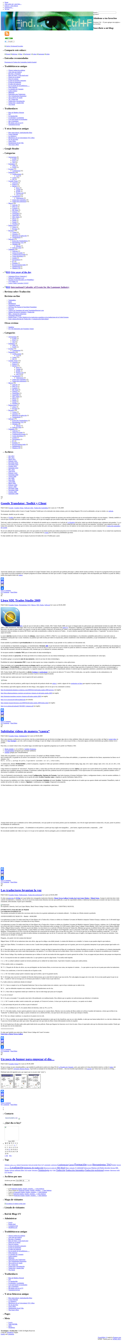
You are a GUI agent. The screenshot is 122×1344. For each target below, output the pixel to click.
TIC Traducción (13, 99)
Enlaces (14, 184)
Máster (67, 1168)
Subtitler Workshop (30, 749)
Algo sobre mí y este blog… (13, 4)
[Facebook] (61, 579)
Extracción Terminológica (20, 241)
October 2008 (12, 492)
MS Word (15, 210)
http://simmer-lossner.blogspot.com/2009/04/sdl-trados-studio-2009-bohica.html (24, 703)
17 (9, 1149)
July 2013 (11, 456)
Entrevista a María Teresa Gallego (12, 1034)
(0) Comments (5, 1104)
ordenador (72, 1168)
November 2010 (13, 464)
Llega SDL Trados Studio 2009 (20, 600)
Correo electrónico (17, 256)
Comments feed (13, 1226)
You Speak (11, 104)
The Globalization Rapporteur (17, 96)
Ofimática (15, 244)
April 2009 (11, 481)
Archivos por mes (10, 1180)
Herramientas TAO (18, 242)
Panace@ (11, 308)
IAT (9, 114)
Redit (10, 302)
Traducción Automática (19, 200)
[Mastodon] (61, 582)
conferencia (54, 1165)
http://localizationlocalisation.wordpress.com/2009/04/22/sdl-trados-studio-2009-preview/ (27, 690)
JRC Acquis (7, 1168)
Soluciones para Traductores (16, 94)
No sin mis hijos (13, 139)
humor (114, 1165)
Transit (14, 222)
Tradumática (12, 300)
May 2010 (11, 469)
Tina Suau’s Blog (13, 144)
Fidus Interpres (12, 87)
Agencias (15, 182)
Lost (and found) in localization (17, 119)
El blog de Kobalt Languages (17, 80)
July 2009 (11, 478)
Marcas (10, 203)
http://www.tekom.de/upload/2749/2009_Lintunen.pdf (17, 706)
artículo (111, 511)
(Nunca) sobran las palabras (16, 70)
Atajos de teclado (17, 253)
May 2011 (11, 457)
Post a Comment (6, 590)
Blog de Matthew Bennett (16, 112)
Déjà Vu (14, 206)
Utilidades (11, 249)
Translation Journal (14, 305)
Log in (10, 1222)
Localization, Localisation (16, 117)
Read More (13, 592)
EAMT (14, 159)
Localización (16, 196)
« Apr (6, 1155)
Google (18, 189)
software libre (19, 1170)
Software (11, 239)
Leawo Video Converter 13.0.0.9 (18, 283)
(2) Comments (5, 592)
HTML (18, 191)
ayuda (47, 532)
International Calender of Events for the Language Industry (40, 287)
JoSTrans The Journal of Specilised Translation (22, 307)
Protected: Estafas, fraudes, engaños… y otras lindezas (27, 1188)
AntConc (15, 205)
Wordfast (15, 224)
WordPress (11, 1327)
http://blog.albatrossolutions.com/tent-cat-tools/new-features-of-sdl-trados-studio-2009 (26, 693)
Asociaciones (12, 157)
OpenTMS (15, 215)
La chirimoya (12, 136)
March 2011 (12, 459)
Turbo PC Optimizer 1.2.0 (16, 278)
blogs (17, 188)
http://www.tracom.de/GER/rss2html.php (13, 699)
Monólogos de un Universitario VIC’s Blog (21, 138)
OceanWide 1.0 (102, 1337)
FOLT (14, 160)
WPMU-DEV (117, 1339)
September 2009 (13, 475)
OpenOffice (15, 213)
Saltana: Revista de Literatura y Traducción (21, 312)
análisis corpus (13, 1165)
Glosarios (15, 234)
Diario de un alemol (14, 77)
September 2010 (13, 468)
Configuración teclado (19, 254)
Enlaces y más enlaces (11, 6)
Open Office (12, 141)
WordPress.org (12, 1227)
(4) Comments (5, 723)
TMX (14, 165)
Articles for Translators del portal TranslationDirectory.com (26, 310)
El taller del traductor (14, 84)
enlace (21, 575)
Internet (14, 186)
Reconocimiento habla (19, 265)
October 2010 (12, 466)
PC (13, 261)
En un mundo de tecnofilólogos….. (19, 85)
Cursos (14, 177)
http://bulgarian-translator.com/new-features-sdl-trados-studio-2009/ (21, 696)
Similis (14, 220)
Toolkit (11, 517)
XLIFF (14, 167)
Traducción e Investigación (16, 101)
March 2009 (12, 483)
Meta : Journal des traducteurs (17, 314)
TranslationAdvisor (14, 124)
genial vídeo (112, 739)
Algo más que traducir (15, 72)
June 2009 (11, 480)
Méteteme (11, 92)
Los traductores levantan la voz (21, 890)
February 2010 (12, 473)
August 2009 (12, 476)
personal (80, 1168)
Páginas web (20, 193)
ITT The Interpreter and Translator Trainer (21, 329)
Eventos (10, 169)
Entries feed (12, 1224)
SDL (21, 626)
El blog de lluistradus (14, 82)
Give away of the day (21, 272)
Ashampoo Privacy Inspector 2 (17, 276)
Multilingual (12, 303)
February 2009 (12, 485)
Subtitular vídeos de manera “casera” (25, 731)
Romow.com (117, 1337)
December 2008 (13, 488)
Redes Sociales (105, 1168)
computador (47, 1165)
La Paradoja (71, 522)
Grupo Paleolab (13, 134)
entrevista (11, 898)
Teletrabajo (35, 1170)
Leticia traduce (12, 91)
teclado (29, 1170)
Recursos (11, 230)
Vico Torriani (11, 741)
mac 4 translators (13, 121)
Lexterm (14, 208)
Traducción (60, 1170)
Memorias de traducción (19, 236)
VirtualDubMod (9, 751)
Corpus (14, 232)
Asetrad (19, 1165)
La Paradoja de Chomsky (66, 1067)
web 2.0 (18, 194)
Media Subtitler (9, 749)
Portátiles (15, 263)
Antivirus (15, 251)
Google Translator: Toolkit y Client (23, 503)
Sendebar (11, 327)
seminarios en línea (77, 683)
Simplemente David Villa (16, 143)
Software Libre (16, 247)
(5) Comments (5, 882)
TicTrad (7, 9)
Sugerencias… (9, 7)
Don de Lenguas (13, 79)
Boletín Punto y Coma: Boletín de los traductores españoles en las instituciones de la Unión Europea (38, 317)
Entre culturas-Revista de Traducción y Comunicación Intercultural (28, 319)
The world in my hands (15, 97)
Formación (11, 172)
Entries (3, 1334)
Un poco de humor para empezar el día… (27, 1059)
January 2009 (12, 487)
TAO (25, 1170)
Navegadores (16, 259)
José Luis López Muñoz (81, 898)
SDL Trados (16, 217)
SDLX (14, 218)
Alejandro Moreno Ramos (21, 1069)
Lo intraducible (13, 116)
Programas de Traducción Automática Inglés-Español (21, 62)
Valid (12, 1324)
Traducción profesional (19, 201)
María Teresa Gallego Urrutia (63, 898)
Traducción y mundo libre (16, 103)
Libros (14, 227)
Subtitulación (16, 266)
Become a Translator (14, 73)
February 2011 (12, 461)
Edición (18, 246)
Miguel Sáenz (95, 898)
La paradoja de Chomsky (16, 89)
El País (18, 898)
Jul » (10, 1155)
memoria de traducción (33, 1167)
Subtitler (7, 752)
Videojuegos (20, 198)
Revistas (14, 229)
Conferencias (16, 171)
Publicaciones (12, 225)
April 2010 (11, 471)
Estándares (11, 164)
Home (6, 2)
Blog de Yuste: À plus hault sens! (18, 75)
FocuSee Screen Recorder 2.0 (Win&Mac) (21, 280)
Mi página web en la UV (15, 123)
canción (89, 1069)
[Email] (61, 585)
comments (11, 1334)
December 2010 (13, 463)
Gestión (14, 258)
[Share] (61, 588)
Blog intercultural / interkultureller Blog (20, 132)
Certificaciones (16, 174)
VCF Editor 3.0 (13, 281)
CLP (17, 176)
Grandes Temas (13, 181)
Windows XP (16, 268)
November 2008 (13, 490)
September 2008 (13, 493)
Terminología (16, 237)
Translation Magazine (14, 315)
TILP (13, 162)
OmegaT (15, 212)
